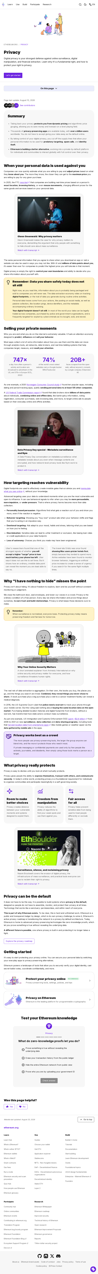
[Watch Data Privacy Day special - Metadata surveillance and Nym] (49, 427)
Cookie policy (41, 1266)
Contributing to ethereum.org (15, 1220)
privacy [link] (24, 45)
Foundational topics (73, 1167)
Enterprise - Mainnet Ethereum (78, 1176)
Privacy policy (68, 1262)
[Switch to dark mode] (85, 4)
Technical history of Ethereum (46, 1220)
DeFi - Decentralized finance (46, 1167)
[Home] (3, 4)
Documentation (71, 1149)
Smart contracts (10, 1163)
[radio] (49, 1050)
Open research (40, 1225)
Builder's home (71, 1140)
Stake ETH (39, 1184)
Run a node (8, 1172)
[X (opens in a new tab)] (52, 1256)
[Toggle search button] (80, 4)
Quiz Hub (7, 1184)
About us (15, 1262)
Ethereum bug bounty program (16, 1229)
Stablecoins (39, 1158)
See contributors (27, 105)
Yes (11, 1106)
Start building (70, 1154)
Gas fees (7, 1167)
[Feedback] (93, 1269)
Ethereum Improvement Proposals (48, 1229)
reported (25, 182)
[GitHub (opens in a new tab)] (40, 1256)
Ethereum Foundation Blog (15, 1239)
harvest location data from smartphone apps (29, 725)
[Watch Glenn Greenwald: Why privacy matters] (49, 214)
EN (93, 4)
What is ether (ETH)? (12, 1149)
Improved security (42, 1216)
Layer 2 (37, 1188)
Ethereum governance (43, 1234)
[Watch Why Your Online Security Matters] (49, 645)
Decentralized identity (43, 1179)
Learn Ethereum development (77, 1158)
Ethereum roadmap (42, 1211)
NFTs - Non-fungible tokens (46, 1163)
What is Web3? (10, 1158)
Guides (37, 1140)
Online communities (11, 1211)
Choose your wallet (42, 1144)
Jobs (58, 1262)
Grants (67, 1163)
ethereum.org (11, 45)
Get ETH (38, 1149)
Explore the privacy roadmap (19, 941)
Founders (69, 1181)
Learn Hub (8, 1140)
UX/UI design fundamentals (76, 1172)
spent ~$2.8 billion (77, 719)
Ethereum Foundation (12, 1234)
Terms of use (80, 1262)
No (24, 1106)
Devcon (8, 1248)
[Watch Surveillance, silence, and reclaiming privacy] (49, 848)
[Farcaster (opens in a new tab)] (46, 1256)
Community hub (10, 1207)
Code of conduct (48, 1262)
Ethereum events (10, 1216)
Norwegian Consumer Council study (44, 384)
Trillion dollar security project (46, 1243)
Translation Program (12, 1225)
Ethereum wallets (10, 1154)
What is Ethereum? (11, 1144)
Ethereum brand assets (30, 1262)
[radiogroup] (49, 1060)
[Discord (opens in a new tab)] (58, 1256)
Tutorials (68, 1144)
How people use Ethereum (14, 1188)
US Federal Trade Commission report (24, 392)
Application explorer (43, 1154)
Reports (38, 1239)
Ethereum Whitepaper (43, 1207)
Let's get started (13, 75)
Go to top (88, 1119)
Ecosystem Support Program (16, 1243)
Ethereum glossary (11, 1193)
